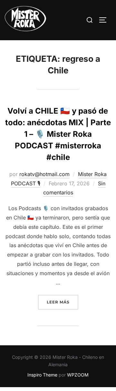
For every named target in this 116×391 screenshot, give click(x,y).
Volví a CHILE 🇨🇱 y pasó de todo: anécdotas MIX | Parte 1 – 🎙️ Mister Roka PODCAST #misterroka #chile (58, 134)
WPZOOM (78, 374)
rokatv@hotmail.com (44, 174)
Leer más (62, 301)
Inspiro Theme (42, 374)
